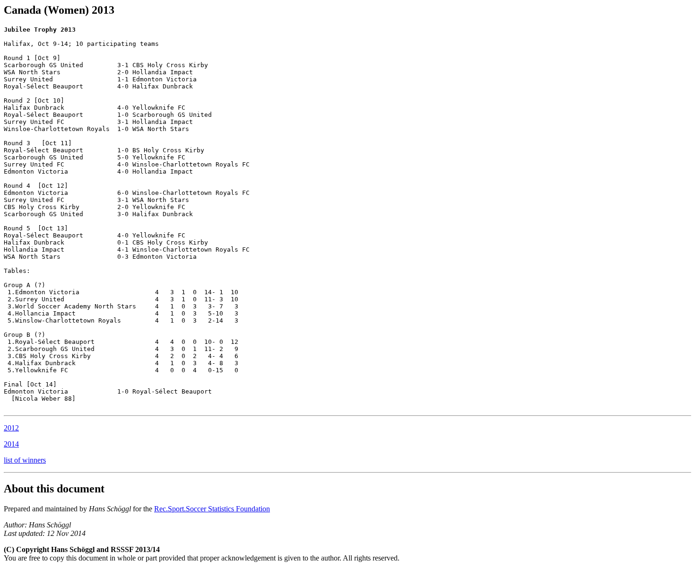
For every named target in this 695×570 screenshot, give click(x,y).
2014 (11, 444)
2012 (11, 428)
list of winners (25, 460)
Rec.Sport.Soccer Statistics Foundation (212, 509)
